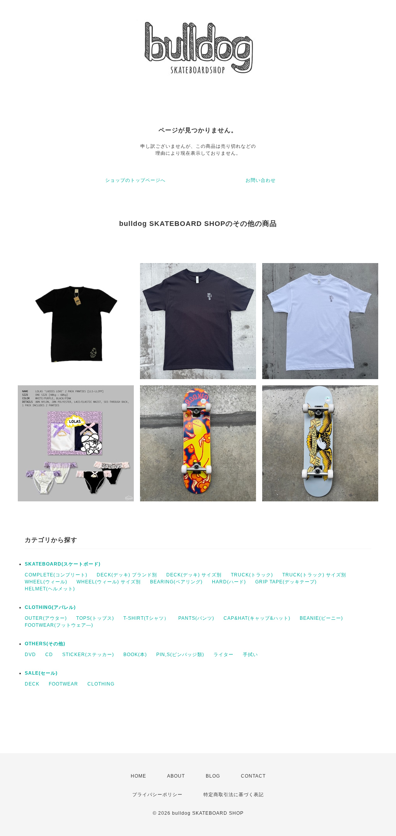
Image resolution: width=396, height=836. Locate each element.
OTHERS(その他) (45, 643)
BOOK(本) (135, 654)
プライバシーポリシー (157, 794)
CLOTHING (100, 684)
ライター (223, 654)
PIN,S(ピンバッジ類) (180, 654)
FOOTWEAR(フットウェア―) (59, 625)
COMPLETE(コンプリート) (56, 575)
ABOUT (176, 776)
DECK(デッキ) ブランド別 (127, 575)
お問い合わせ (261, 180)
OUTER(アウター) (46, 618)
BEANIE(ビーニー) (321, 618)
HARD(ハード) (229, 582)
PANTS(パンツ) (196, 618)
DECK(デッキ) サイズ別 (194, 575)
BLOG (213, 776)
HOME (138, 776)
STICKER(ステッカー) (88, 654)
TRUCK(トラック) (252, 575)
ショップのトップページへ (135, 180)
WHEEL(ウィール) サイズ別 (109, 582)
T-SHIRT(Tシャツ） (146, 618)
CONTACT (253, 776)
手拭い (250, 654)
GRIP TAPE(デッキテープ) (286, 582)
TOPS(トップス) (95, 618)
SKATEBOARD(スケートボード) (63, 564)
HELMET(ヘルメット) (50, 589)
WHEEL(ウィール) (46, 582)
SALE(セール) (41, 673)
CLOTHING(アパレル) (50, 607)
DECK (32, 684)
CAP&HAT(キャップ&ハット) (257, 618)
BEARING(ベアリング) (176, 582)
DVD (30, 654)
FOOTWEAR (63, 684)
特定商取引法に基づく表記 (233, 794)
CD (49, 654)
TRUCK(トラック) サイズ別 (314, 575)
